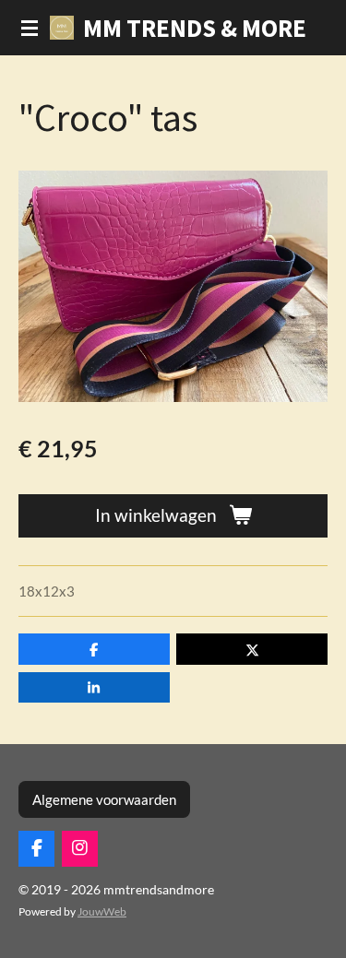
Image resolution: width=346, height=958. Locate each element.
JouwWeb (102, 911)
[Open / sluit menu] (29, 27)
